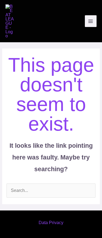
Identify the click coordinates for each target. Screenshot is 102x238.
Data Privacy (51, 222)
